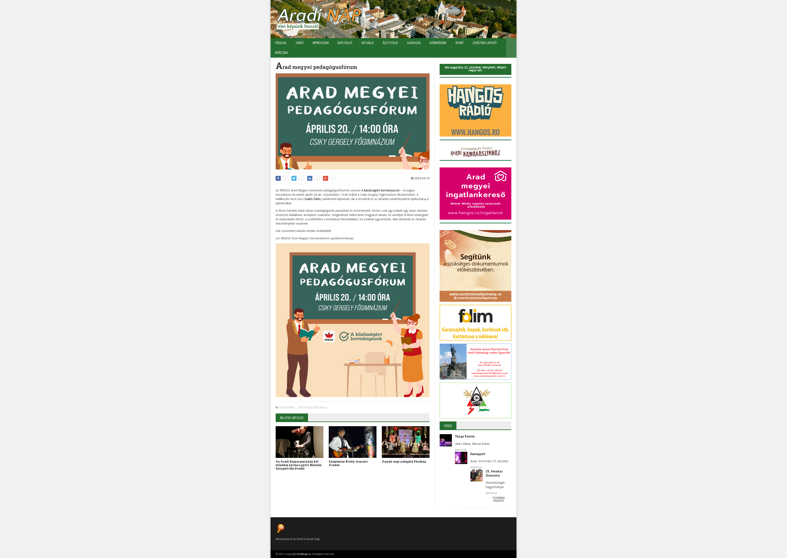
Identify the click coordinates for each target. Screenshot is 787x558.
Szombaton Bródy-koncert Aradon (348, 463)
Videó (300, 43)
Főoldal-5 (320, 407)
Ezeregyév (478, 454)
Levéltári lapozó (485, 43)
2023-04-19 (422, 178)
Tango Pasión (465, 436)
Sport (459, 43)
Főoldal (281, 43)
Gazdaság (414, 43)
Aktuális (368, 43)
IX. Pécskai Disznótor (494, 473)
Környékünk (438, 43)
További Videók (498, 499)
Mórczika (281, 52)
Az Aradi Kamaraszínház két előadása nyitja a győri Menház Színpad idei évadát (299, 465)
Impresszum (321, 43)
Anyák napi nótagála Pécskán (404, 461)
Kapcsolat (345, 43)
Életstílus (390, 43)
